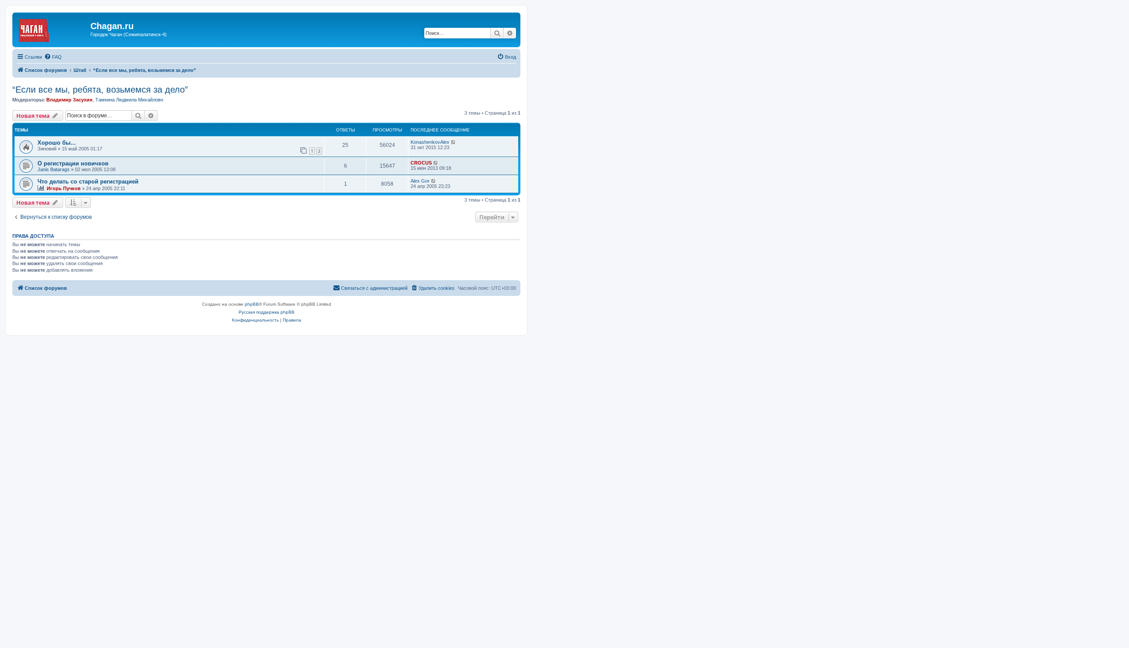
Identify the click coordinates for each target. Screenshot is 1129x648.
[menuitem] (53, 57)
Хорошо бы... (56, 142)
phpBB (252, 304)
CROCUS (421, 162)
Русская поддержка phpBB (267, 312)
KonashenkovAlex (430, 142)
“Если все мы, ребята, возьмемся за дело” (100, 89)
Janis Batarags (53, 169)
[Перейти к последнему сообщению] (453, 142)
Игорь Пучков (64, 188)
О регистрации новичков (72, 163)
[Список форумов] (52, 29)
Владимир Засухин (69, 99)
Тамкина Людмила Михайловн (129, 99)
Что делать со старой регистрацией (87, 181)
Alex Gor (420, 181)
